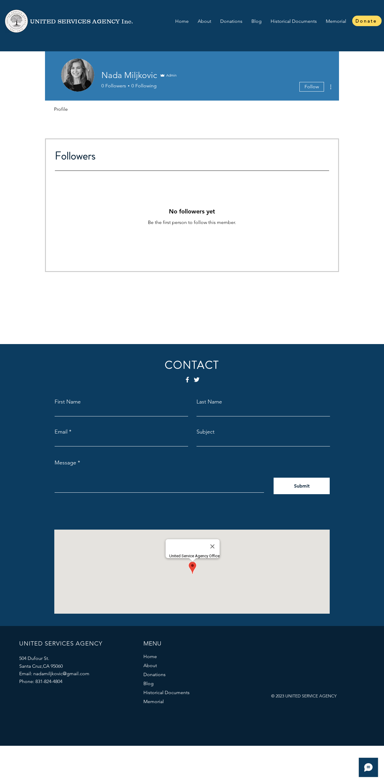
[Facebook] (187, 379)
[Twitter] (196, 379)
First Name (68, 401)
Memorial (153, 701)
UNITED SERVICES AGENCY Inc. (81, 21)
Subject (205, 431)
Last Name (209, 401)
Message (65, 462)
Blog (148, 683)
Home (150, 656)
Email (61, 431)
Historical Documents (166, 692)
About (150, 665)
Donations (154, 674)
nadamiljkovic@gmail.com (61, 673)
